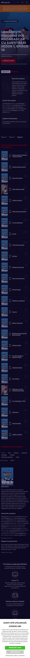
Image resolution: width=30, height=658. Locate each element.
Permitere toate (15, 648)
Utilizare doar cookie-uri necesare (14, 655)
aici (19, 643)
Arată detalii (15, 652)
